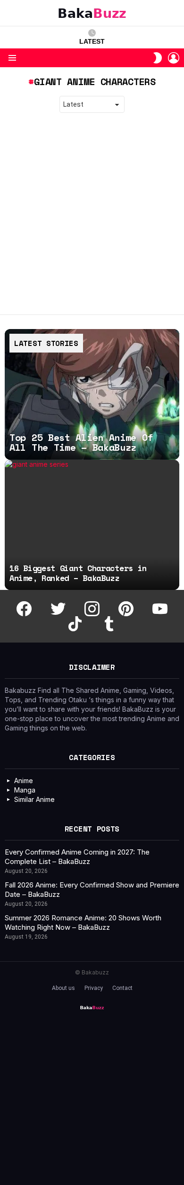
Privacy (93, 988)
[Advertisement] (92, 214)
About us (63, 988)
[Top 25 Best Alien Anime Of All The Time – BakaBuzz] (92, 394)
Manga (24, 790)
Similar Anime (34, 799)
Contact (122, 988)
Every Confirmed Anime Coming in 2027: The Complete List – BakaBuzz (77, 857)
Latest (92, 41)
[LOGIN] (173, 57)
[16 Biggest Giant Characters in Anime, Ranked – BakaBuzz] (92, 525)
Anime (23, 781)
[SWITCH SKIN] (157, 57)
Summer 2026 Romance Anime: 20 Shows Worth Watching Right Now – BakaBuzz (83, 922)
